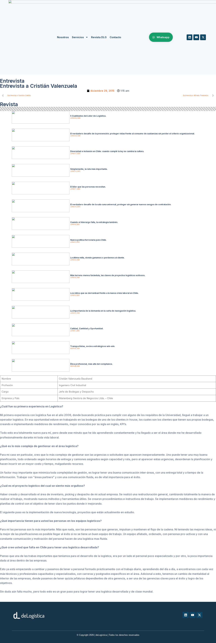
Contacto (115, 37)
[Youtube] (196, 37)
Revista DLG (99, 37)
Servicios (78, 37)
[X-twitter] (203, 37)
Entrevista (12, 81)
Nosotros (63, 37)
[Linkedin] (189, 37)
